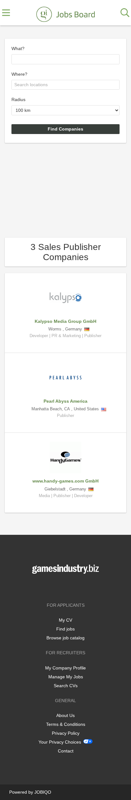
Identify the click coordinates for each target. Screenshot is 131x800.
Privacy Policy (65, 733)
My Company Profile (65, 667)
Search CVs (66, 685)
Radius (18, 99)
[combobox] (65, 59)
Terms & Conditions (65, 724)
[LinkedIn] (75, 587)
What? (17, 48)
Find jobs (65, 628)
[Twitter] (66, 587)
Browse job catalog (65, 637)
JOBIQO (42, 792)
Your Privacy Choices (59, 742)
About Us (65, 715)
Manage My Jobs (65, 676)
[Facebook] (56, 587)
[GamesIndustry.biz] (65, 13)
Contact (65, 750)
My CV (65, 620)
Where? (19, 74)
